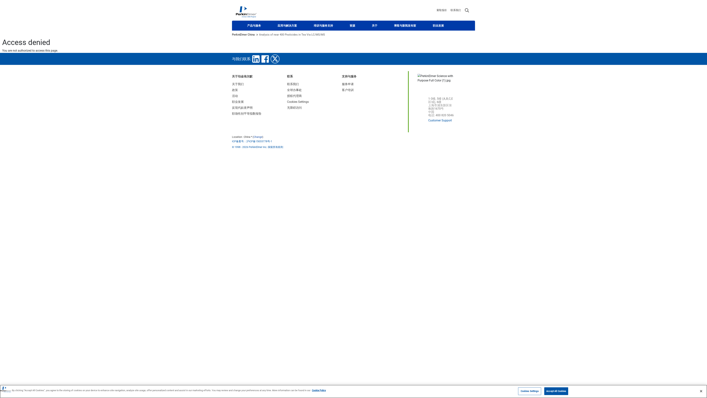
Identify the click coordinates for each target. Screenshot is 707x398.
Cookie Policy (319, 390)
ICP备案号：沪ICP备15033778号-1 (252, 141)
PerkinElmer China (243, 34)
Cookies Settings (530, 391)
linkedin (256, 59)
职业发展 (438, 25)
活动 (235, 96)
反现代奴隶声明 (242, 107)
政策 (235, 90)
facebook (265, 59)
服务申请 (348, 84)
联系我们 (456, 10)
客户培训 (348, 90)
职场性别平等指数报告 (246, 113)
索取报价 (442, 10)
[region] (353, 391)
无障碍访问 (294, 107)
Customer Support (440, 120)
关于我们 (238, 84)
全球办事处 (294, 90)
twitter (275, 59)
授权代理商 (294, 96)
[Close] (701, 391)
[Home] (246, 11)
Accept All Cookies (556, 391)
